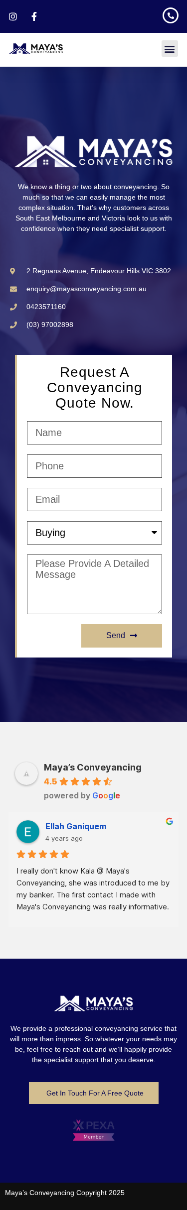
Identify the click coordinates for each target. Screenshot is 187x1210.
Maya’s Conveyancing (93, 767)
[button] (170, 48)
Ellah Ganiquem (75, 826)
